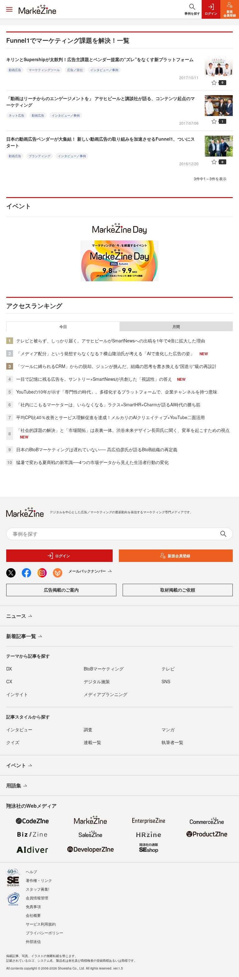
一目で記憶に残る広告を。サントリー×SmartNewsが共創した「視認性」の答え (94, 379)
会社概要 (33, 915)
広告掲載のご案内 (61, 590)
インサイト (17, 694)
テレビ (168, 668)
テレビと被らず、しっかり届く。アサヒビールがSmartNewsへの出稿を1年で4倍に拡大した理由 (110, 340)
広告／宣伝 (75, 70)
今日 (63, 326)
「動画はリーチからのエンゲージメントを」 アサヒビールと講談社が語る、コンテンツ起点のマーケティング (100, 101)
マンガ (168, 729)
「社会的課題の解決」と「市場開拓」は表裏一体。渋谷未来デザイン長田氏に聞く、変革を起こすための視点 (123, 430)
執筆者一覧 (172, 742)
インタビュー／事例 (104, 70)
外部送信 (33, 941)
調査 (88, 729)
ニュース (16, 615)
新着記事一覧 (21, 636)
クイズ (12, 742)
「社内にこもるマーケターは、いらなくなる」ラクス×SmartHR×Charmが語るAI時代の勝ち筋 (108, 404)
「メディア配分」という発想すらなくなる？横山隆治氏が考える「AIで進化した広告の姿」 (105, 353)
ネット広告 (16, 115)
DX (9, 668)
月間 (176, 326)
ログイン (62, 556)
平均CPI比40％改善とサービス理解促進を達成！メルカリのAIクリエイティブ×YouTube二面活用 (110, 417)
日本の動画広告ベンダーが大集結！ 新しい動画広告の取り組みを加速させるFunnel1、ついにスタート (100, 142)
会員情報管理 (37, 897)
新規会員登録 (179, 556)
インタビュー (19, 729)
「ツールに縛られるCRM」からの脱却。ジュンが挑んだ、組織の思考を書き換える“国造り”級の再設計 (116, 366)
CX (9, 681)
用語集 (13, 785)
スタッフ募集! (37, 889)
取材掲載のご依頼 (177, 590)
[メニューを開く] (9, 9)
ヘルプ (31, 871)
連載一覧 (92, 742)
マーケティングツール (44, 70)
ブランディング (39, 156)
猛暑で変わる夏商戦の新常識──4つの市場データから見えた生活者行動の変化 (92, 462)
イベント (16, 765)
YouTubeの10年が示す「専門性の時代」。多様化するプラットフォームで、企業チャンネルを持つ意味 (116, 392)
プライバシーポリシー (44, 932)
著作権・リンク (39, 880)
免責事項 (33, 906)
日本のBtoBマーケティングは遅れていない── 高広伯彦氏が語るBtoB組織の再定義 (96, 449)
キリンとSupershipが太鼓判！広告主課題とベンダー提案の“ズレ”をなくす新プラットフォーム (100, 59)
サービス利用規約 (41, 923)
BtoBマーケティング (104, 668)
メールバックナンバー (87, 571)
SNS (166, 681)
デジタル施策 (97, 681)
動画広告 (15, 70)
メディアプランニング (105, 694)
